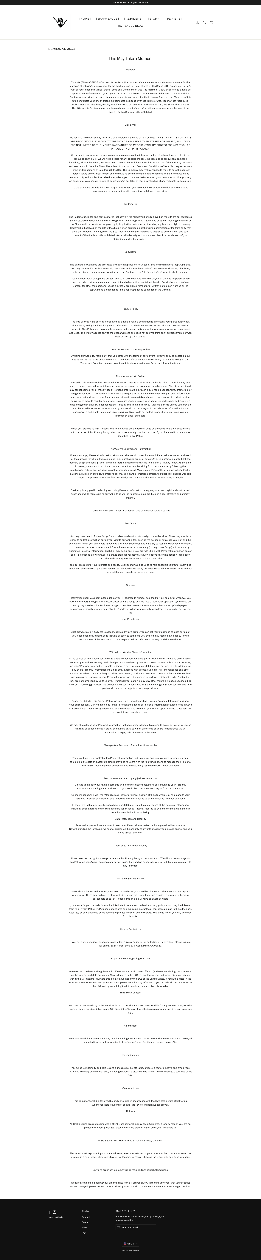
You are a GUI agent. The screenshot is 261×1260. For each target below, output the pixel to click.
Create (85, 1222)
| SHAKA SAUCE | (107, 18)
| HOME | (85, 18)
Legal (84, 1232)
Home (50, 49)
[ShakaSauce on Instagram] (54, 1212)
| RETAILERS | (133, 18)
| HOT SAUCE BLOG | (130, 25)
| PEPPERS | (174, 18)
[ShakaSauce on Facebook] (49, 1212)
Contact (86, 1217)
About (85, 1227)
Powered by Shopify (55, 1217)
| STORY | (154, 18)
